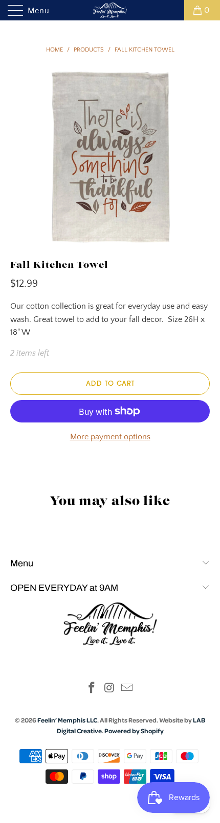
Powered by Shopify (134, 730)
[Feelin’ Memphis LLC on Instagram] (109, 689)
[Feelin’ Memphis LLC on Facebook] (91, 689)
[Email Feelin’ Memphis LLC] (127, 689)
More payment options (110, 436)
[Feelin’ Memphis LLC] (110, 10)
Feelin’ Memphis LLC (67, 720)
